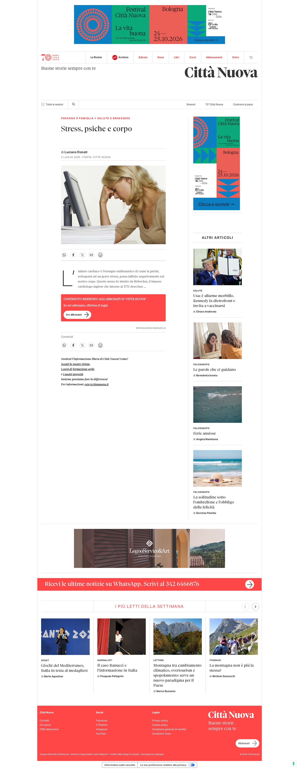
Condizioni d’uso (161, 733)
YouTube (101, 733)
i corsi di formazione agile (78, 369)
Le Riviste (96, 57)
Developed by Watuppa (152, 754)
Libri (176, 57)
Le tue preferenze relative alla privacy (163, 765)
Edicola (143, 57)
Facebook (101, 720)
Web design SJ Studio (129, 754)
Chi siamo (45, 725)
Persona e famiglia (77, 118)
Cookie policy (160, 725)
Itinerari (191, 104)
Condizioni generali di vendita (169, 729)
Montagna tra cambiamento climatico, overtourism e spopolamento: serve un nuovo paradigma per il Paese (177, 676)
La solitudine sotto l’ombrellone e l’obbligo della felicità (213, 502)
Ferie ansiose (204, 434)
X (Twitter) (101, 725)
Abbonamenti (214, 57)
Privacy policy (160, 720)
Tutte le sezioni (54, 104)
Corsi (192, 57)
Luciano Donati (76, 152)
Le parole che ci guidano (214, 370)
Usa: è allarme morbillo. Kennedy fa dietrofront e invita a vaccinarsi (214, 301)
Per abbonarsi (74, 315)
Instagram (102, 729)
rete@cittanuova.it (97, 384)
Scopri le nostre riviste (75, 364)
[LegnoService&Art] (149, 548)
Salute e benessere (113, 118)
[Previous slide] (245, 606)
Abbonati (244, 743)
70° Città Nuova (214, 104)
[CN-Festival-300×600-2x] (216, 163)
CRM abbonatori (49, 729)
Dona (160, 57)
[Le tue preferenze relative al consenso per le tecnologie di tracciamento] (294, 764)
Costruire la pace (243, 104)
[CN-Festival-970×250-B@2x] (149, 24)
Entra (235, 57)
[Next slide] (255, 606)
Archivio (123, 57)
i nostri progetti (73, 374)
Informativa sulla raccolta (119, 765)
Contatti (44, 720)
